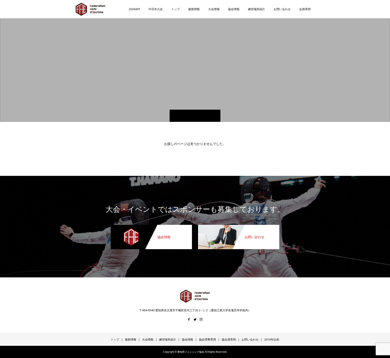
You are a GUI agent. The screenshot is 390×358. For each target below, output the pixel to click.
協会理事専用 (207, 339)
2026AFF (134, 9)
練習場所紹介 (256, 9)
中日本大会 (155, 9)
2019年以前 (271, 339)
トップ (175, 9)
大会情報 (214, 9)
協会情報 (233, 9)
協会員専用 (229, 339)
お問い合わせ (282, 9)
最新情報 (194, 9)
